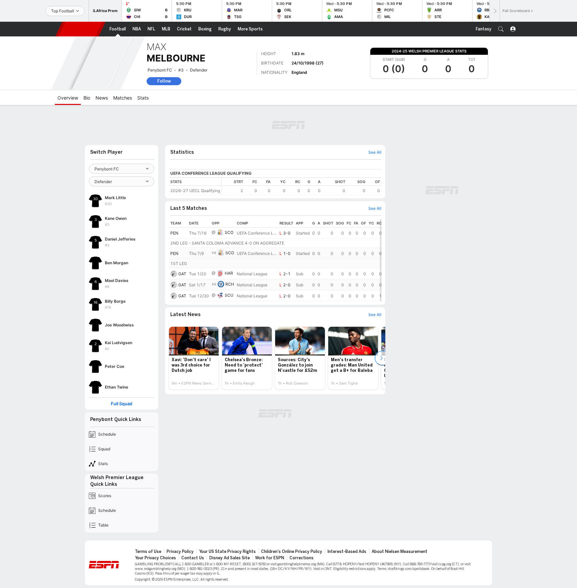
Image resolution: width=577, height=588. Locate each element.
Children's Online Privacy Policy (291, 551)
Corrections (302, 558)
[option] (194, 358)
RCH (229, 284)
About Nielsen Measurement (399, 551)
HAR (229, 273)
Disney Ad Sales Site (229, 558)
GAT (182, 273)
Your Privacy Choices (155, 558)
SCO (229, 232)
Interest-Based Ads (347, 551)
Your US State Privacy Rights (227, 551)
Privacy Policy (180, 551)
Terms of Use (148, 551)
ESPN (80, 29)
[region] (301, 186)
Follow (164, 81)
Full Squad (121, 403)
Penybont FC (160, 69)
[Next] (495, 11)
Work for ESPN (269, 558)
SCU (229, 295)
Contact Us (192, 558)
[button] (501, 29)
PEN (174, 233)
